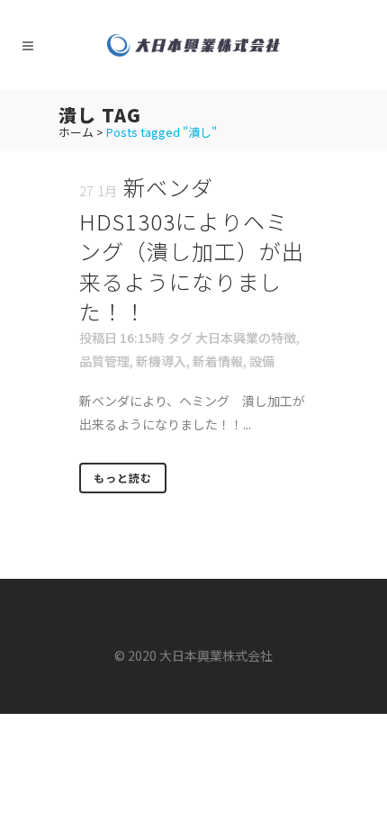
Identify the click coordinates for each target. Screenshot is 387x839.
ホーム (76, 131)
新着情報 (218, 361)
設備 (261, 361)
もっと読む (123, 477)
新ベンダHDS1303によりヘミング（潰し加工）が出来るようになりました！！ (191, 249)
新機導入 (161, 361)
